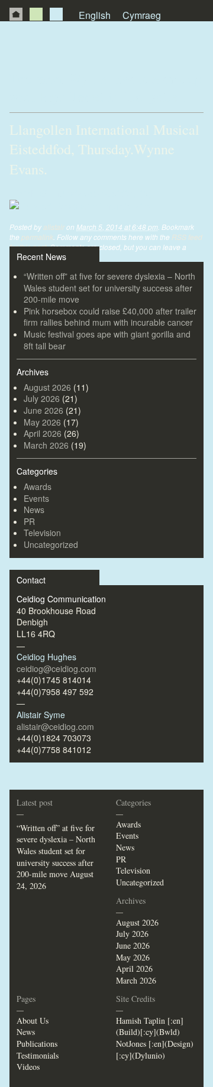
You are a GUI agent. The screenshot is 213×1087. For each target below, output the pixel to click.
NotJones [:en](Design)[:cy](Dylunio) (154, 1049)
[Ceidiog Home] (15, 14)
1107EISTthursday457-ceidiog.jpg (81, 193)
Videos (28, 1066)
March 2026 (46, 445)
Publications (37, 1043)
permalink (37, 237)
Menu (196, 42)
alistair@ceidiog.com (55, 726)
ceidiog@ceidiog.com (56, 668)
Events (36, 498)
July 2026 (42, 398)
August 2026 (47, 387)
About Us (33, 1020)
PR (56, 14)
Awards (37, 486)
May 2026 (42, 422)
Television (42, 532)
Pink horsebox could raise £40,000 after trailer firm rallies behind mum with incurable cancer (110, 317)
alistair (53, 227)
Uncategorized (51, 544)
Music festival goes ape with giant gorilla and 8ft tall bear (107, 340)
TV (36, 14)
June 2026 (43, 410)
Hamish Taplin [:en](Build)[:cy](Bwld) (149, 1026)
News (34, 509)
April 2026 (43, 433)
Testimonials (38, 1055)
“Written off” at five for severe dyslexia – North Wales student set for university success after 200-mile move (109, 287)
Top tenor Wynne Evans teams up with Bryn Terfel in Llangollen (105, 87)
